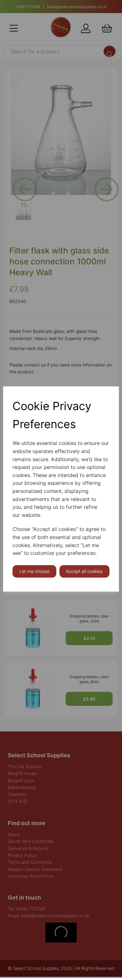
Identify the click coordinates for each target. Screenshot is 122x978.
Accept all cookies (84, 571)
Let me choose (34, 571)
